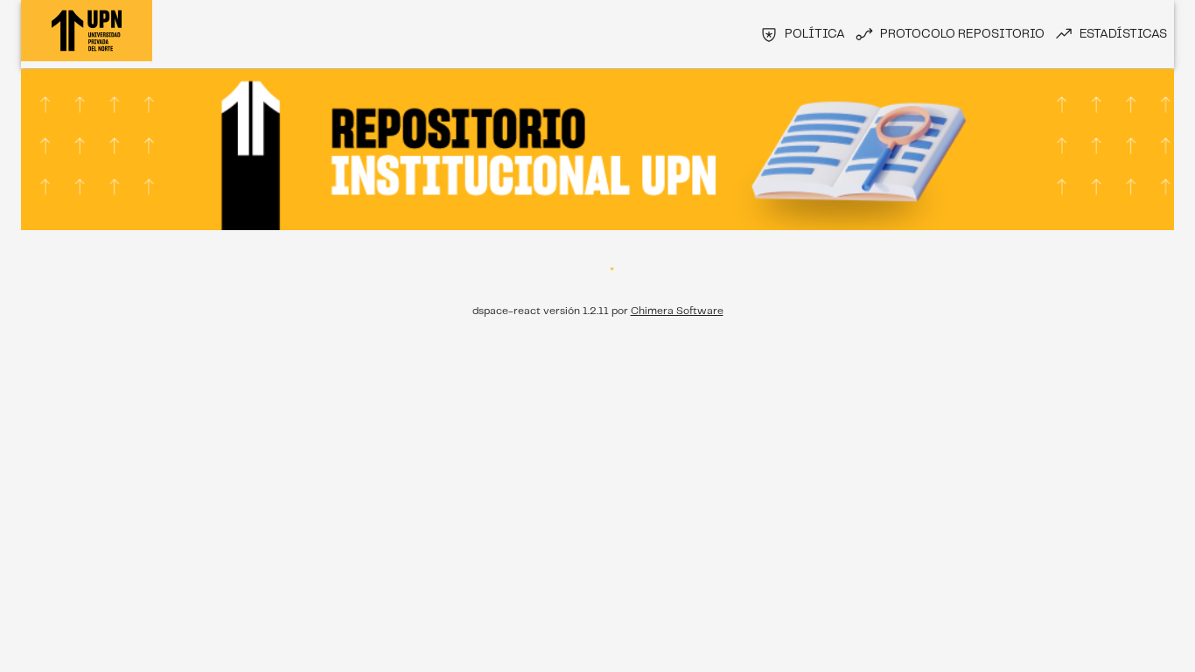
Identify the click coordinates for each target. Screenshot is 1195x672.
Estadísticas (1123, 34)
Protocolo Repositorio (962, 34)
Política (815, 34)
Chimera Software (677, 311)
